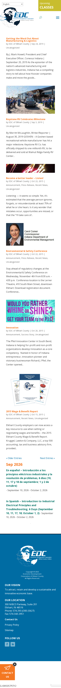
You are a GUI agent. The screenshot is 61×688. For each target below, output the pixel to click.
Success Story (27, 334)
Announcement (13, 185)
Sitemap (9, 630)
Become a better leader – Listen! (24, 178)
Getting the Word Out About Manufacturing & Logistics (22, 39)
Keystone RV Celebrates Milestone (25, 119)
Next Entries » (47, 458)
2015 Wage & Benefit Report (22, 411)
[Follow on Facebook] (7, 644)
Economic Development (32, 574)
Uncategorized (12, 47)
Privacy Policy (12, 624)
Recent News (41, 185)
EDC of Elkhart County (19, 43)
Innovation (12, 327)
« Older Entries (14, 458)
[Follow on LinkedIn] (12, 644)
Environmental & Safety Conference (26, 251)
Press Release (27, 185)
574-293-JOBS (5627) (23, 610)
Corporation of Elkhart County (32, 576)
